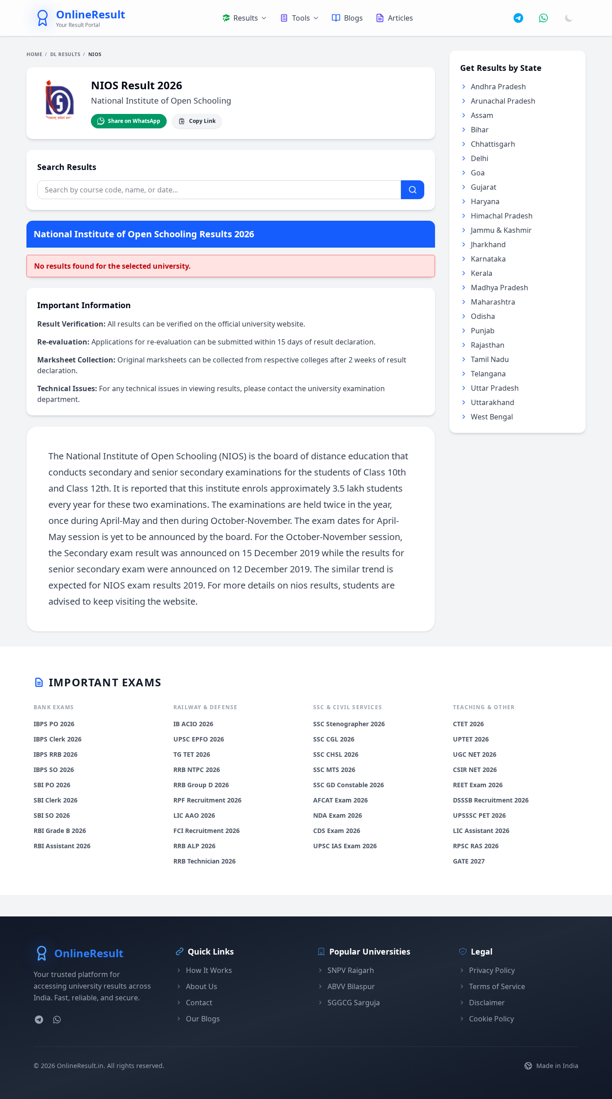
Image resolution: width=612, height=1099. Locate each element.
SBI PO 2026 (52, 785)
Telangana (488, 374)
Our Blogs (203, 1019)
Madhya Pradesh (499, 287)
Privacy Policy (492, 970)
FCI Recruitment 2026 (206, 830)
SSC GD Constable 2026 (348, 785)
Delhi (479, 158)
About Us (201, 986)
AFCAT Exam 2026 (340, 800)
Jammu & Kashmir (501, 230)
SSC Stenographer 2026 (349, 724)
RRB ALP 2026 (194, 846)
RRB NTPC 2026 (196, 769)
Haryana (485, 201)
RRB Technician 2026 (204, 861)
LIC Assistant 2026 (481, 830)
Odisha (483, 316)
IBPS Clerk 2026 (58, 739)
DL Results (65, 54)
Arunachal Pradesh (503, 101)
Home (34, 54)
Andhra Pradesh (498, 87)
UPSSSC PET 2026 (479, 815)
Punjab (483, 331)
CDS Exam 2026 (336, 830)
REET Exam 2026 (478, 785)
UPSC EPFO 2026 (198, 739)
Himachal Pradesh (502, 216)
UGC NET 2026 (474, 754)
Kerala (481, 273)
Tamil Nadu (490, 359)
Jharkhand (488, 244)
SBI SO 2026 (52, 815)
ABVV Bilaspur (351, 986)
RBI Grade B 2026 (60, 830)
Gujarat (483, 187)
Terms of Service (497, 986)
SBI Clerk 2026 (56, 800)
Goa (478, 173)
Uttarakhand (492, 402)
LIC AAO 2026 (194, 815)
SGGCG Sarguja (354, 1002)
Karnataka (488, 259)
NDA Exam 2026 (337, 815)
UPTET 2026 (471, 739)
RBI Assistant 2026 (62, 846)
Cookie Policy (491, 1019)
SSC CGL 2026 (333, 739)
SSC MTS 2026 (334, 769)
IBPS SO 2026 (54, 769)
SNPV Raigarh (351, 970)
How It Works (209, 970)
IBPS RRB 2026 (56, 754)
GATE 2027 (469, 861)
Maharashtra (493, 302)
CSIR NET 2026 (475, 769)
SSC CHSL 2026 (335, 754)
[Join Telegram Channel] (518, 18)
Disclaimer (487, 1002)
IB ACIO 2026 (193, 724)
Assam (482, 115)
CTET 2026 (468, 724)
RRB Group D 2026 (201, 785)
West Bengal (492, 417)
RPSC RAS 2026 (476, 846)
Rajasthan (487, 345)
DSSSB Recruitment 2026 (491, 800)
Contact (199, 1002)
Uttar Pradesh (495, 388)
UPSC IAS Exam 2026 (345, 846)
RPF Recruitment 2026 (207, 800)
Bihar (480, 130)
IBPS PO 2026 (54, 724)
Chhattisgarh (493, 144)
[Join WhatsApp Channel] (543, 18)
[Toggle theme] (569, 18)
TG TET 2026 (191, 754)
